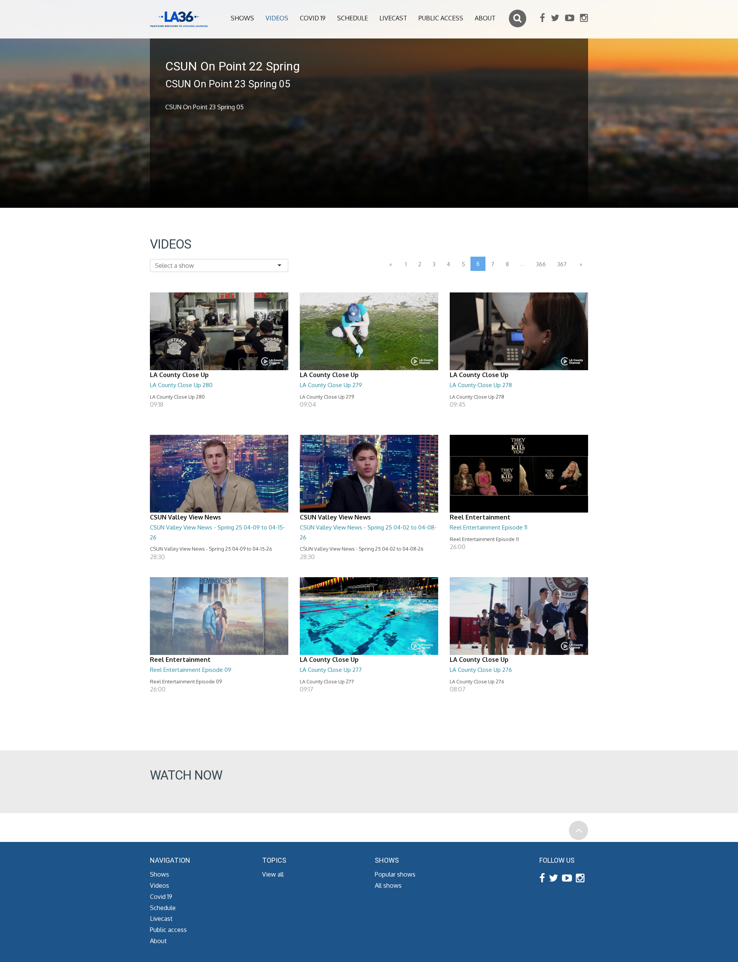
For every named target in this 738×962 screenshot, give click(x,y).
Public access (441, 18)
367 (562, 264)
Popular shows (395, 874)
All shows (388, 885)
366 (541, 264)
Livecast (393, 18)
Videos (277, 18)
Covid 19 (313, 18)
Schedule (352, 18)
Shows (242, 18)
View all (273, 874)
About (485, 18)
